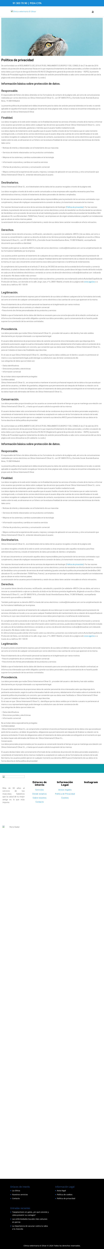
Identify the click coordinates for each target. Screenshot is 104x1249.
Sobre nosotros (40, 798)
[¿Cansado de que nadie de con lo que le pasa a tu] (84, 867)
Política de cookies (64, 1194)
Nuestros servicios (20, 1194)
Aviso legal (61, 1190)
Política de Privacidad (65, 794)
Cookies (65, 798)
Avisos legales (65, 790)
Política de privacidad (74, 207)
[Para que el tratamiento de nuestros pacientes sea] (98, 1074)
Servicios (39, 790)
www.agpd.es (89, 282)
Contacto (40, 802)
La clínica (16, 1190)
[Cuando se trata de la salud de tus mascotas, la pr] (98, 882)
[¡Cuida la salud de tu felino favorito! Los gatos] (91, 1075)
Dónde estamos (39, 794)
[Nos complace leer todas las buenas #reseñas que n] (84, 1050)
